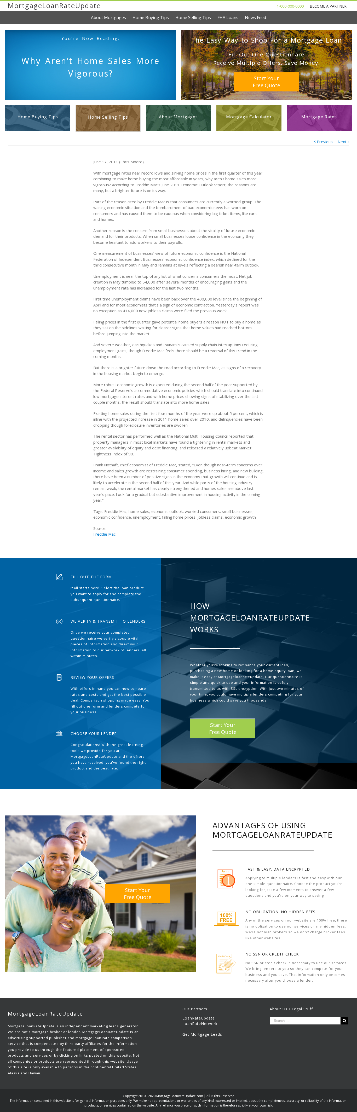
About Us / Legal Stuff (291, 1008)
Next (342, 141)
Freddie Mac (104, 534)
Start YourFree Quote (266, 82)
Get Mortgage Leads (202, 1034)
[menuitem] (112, 17)
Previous (325, 141)
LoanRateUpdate (198, 1018)
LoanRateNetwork (199, 1023)
